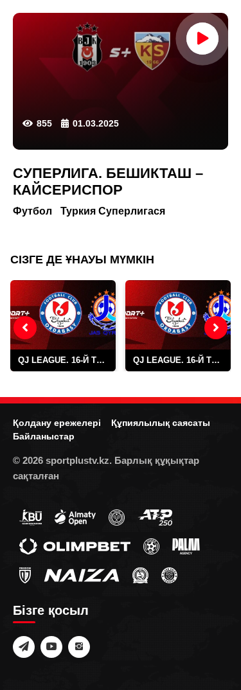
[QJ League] (25, 574)
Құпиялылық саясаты (160, 423)
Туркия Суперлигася (112, 211)
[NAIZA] (82, 574)
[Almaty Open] (75, 516)
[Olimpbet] (74, 545)
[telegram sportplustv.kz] (24, 647)
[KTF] (117, 516)
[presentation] (25, 327)
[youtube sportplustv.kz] (51, 647)
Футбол (32, 211)
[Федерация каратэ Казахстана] (140, 574)
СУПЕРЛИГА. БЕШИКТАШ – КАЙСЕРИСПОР (108, 181)
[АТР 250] (155, 516)
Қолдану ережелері (57, 423)
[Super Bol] (151, 545)
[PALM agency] (186, 545)
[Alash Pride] (169, 574)
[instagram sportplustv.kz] (79, 647)
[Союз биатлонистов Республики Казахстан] (30, 516)
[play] (202, 38)
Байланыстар (44, 436)
